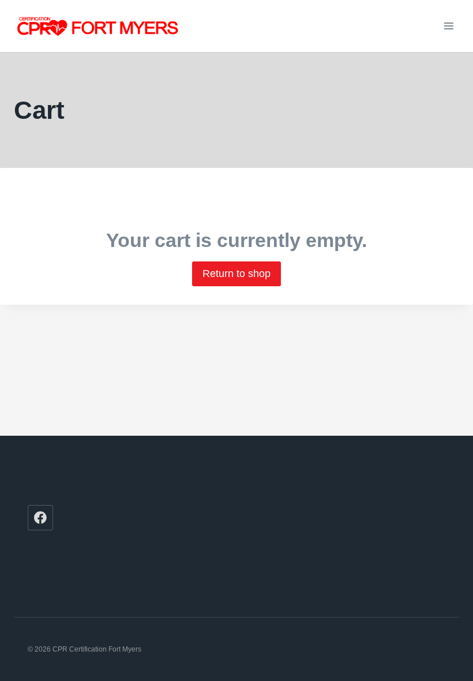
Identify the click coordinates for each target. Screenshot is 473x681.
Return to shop (236, 273)
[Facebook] (40, 517)
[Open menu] (448, 26)
